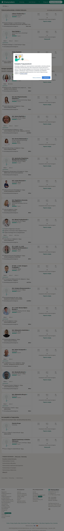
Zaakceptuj (46, 77)
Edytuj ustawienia (37, 77)
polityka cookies (23, 73)
